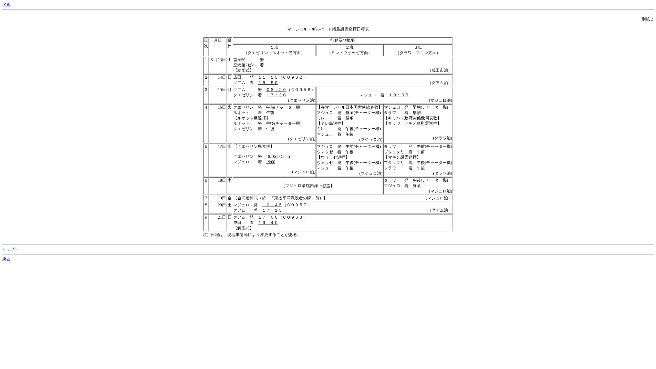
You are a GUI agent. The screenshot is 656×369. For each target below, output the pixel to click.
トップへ (10, 249)
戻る (6, 4)
